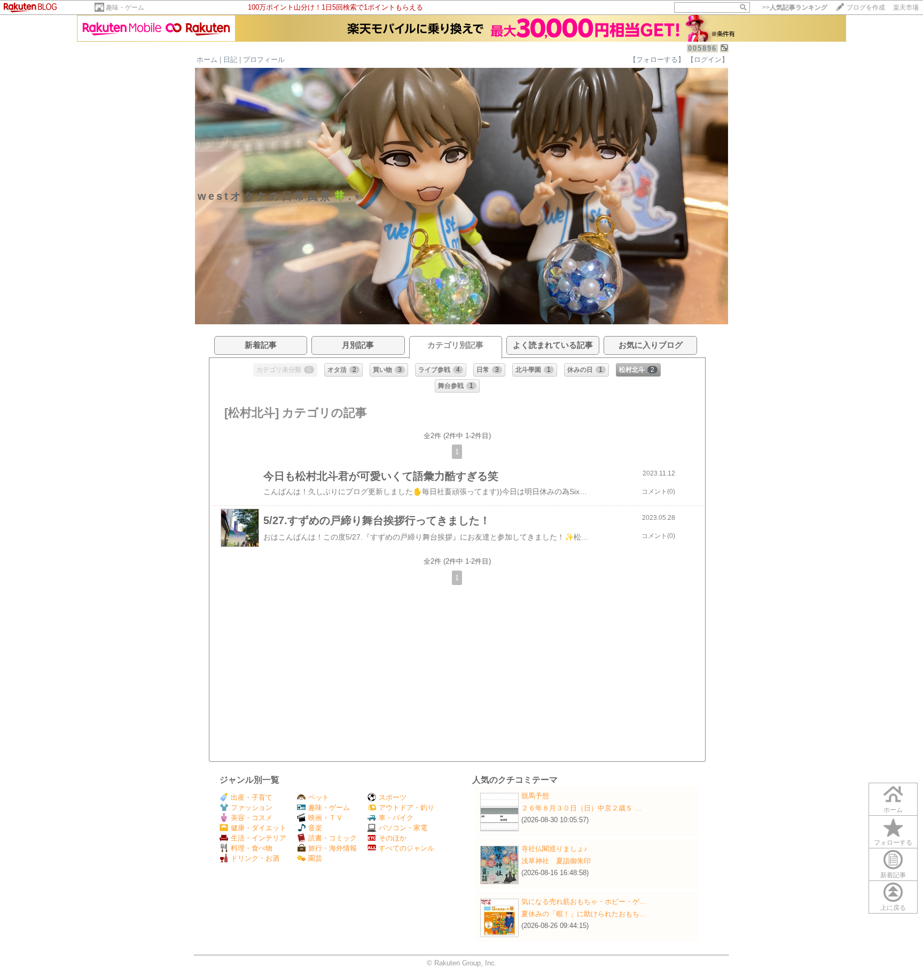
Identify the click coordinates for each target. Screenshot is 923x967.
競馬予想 (535, 796)
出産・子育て (251, 797)
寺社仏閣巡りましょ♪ (554, 849)
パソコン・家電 (403, 828)
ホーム (207, 60)
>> (794, 7)
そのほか (392, 838)
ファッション (251, 808)
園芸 (315, 858)
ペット (318, 797)
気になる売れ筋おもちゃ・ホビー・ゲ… (583, 902)
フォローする (893, 842)
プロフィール (264, 60)
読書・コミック (332, 838)
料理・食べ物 (251, 848)
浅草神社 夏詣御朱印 (556, 861)
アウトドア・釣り (406, 808)
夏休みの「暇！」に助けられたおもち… (583, 914)
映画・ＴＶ (325, 818)
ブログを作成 (866, 7)
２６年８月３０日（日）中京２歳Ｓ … (581, 808)
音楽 (315, 828)
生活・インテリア (258, 838)
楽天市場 (906, 7)
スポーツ (392, 797)
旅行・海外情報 (332, 848)
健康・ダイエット (258, 828)
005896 (702, 48)
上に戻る (893, 907)
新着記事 (893, 875)
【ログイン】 (708, 60)
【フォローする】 (657, 60)
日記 (230, 60)
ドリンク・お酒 (255, 858)
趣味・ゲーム (125, 7)
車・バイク (396, 818)
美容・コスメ (251, 818)
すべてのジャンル (406, 848)
